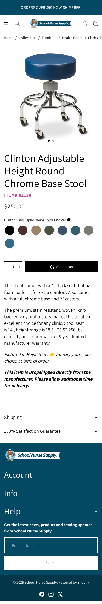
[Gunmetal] (49, 230)
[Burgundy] (22, 230)
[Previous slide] (6, 7)
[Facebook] (42, 594)
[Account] (84, 23)
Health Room (72, 37)
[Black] (9, 230)
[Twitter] (60, 594)
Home (8, 37)
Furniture (49, 37)
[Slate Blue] (75, 230)
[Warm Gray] (88, 230)
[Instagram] (51, 594)
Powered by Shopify (73, 582)
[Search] (17, 23)
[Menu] (6, 23)
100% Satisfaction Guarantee (32, 431)
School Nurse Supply (41, 582)
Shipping (13, 417)
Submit (51, 562)
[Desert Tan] (36, 230)
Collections (27, 37)
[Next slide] (96, 7)
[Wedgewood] (9, 243)
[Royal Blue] (62, 230)
